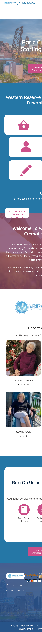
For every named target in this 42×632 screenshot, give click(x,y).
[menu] (38, 8)
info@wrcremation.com (16, 590)
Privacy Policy (26, 628)
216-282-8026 (27, 3)
